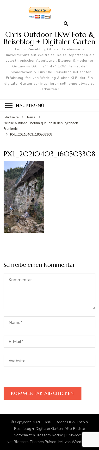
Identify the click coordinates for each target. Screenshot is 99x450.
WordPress (81, 441)
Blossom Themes (28, 441)
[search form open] (65, 23)
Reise (31, 117)
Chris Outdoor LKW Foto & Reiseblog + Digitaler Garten (49, 38)
